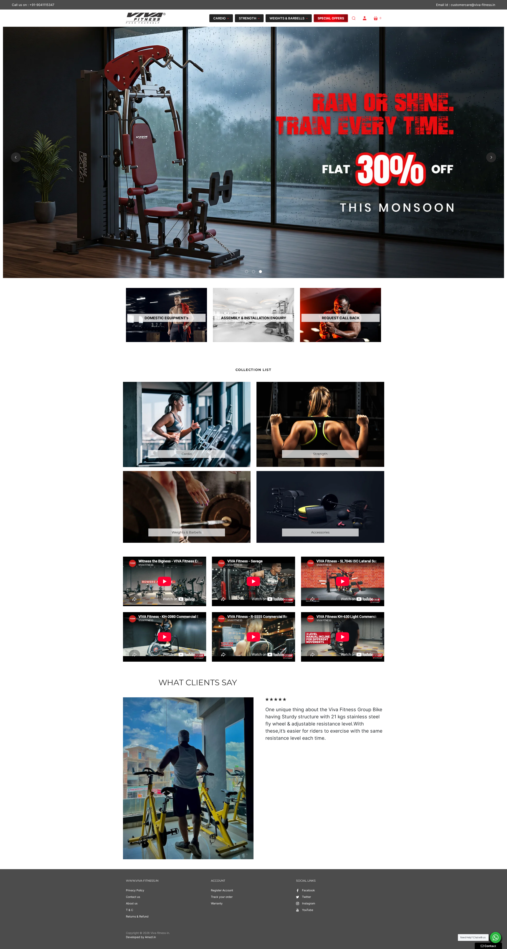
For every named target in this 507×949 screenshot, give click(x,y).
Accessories (320, 532)
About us (131, 903)
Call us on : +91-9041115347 (33, 5)
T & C (129, 910)
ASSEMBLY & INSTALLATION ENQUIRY (253, 318)
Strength (320, 454)
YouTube (307, 910)
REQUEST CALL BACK (340, 318)
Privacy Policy (135, 890)
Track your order (222, 896)
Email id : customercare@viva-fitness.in (465, 5)
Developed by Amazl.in (141, 937)
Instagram (308, 903)
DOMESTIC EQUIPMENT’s (166, 318)
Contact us (133, 896)
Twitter (306, 896)
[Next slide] (491, 157)
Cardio (187, 454)
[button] (221, 18)
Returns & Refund (137, 916)
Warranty (217, 903)
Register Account (222, 890)
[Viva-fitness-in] (146, 18)
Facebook (308, 890)
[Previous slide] (16, 157)
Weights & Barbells (187, 532)
